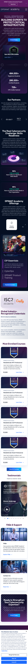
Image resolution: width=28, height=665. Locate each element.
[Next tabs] (25, 224)
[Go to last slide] (2, 119)
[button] (14, 52)
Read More (13, 5)
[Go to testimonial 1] (7, 518)
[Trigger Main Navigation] (26, 9)
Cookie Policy (4, 650)
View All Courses (14, 469)
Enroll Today (14, 40)
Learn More (19, 372)
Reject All (14, 658)
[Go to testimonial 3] (11, 518)
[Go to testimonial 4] (13, 518)
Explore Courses (10, 285)
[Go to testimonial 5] (15, 518)
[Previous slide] (2, 65)
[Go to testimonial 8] (20, 518)
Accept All (14, 662)
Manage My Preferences (14, 654)
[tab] (11, 224)
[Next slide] (25, 65)
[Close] (26, 3)
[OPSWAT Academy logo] (10, 9)
